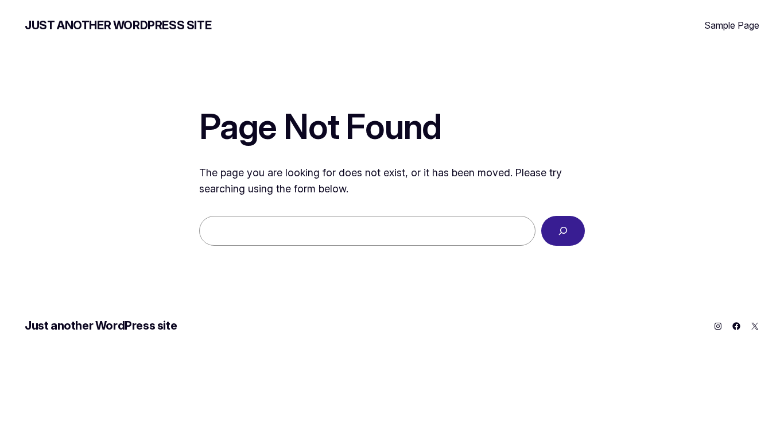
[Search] (563, 231)
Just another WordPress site (118, 25)
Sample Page (731, 25)
